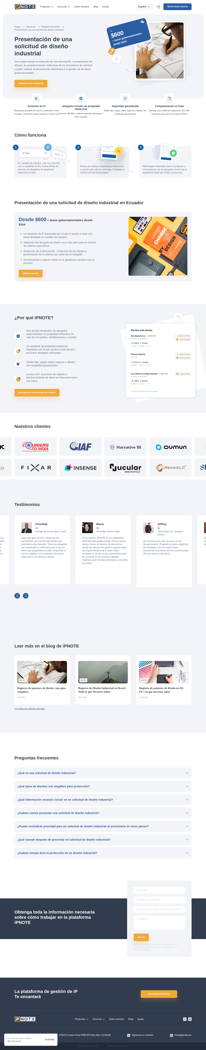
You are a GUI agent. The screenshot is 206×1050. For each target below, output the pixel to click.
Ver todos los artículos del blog (29, 709)
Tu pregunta (142, 919)
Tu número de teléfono (148, 900)
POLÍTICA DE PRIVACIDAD (117, 1046)
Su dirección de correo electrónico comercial (159, 909)
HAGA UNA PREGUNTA (159, 994)
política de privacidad (142, 949)
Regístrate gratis (177, 6)
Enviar (141, 937)
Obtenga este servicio (30, 83)
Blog (95, 6)
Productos (45, 6)
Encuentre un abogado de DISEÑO (37, 392)
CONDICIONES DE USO (87, 1046)
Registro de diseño (50, 27)
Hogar (17, 27)
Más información (14, 1041)
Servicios (62, 6)
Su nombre (141, 890)
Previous (17, 596)
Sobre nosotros (81, 6)
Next (25, 596)
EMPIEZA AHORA (31, 273)
